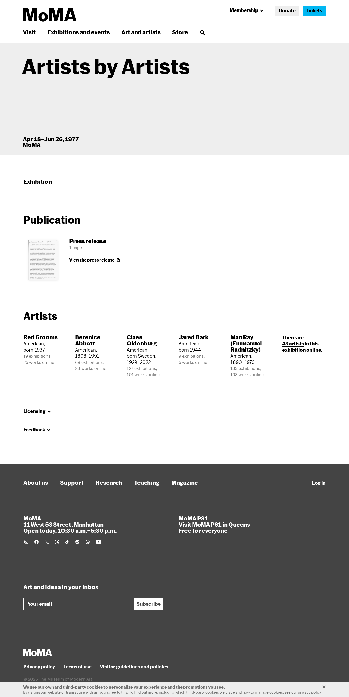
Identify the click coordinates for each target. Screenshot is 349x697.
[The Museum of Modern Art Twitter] (47, 542)
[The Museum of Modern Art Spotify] (77, 542)
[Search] (202, 32)
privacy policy (310, 692)
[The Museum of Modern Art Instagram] (26, 542)
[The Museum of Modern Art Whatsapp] (88, 542)
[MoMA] (37, 652)
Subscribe (149, 604)
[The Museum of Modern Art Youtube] (98, 542)
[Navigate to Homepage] (50, 15)
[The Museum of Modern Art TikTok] (67, 542)
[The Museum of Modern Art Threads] (57, 542)
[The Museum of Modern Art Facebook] (36, 542)
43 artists (293, 343)
